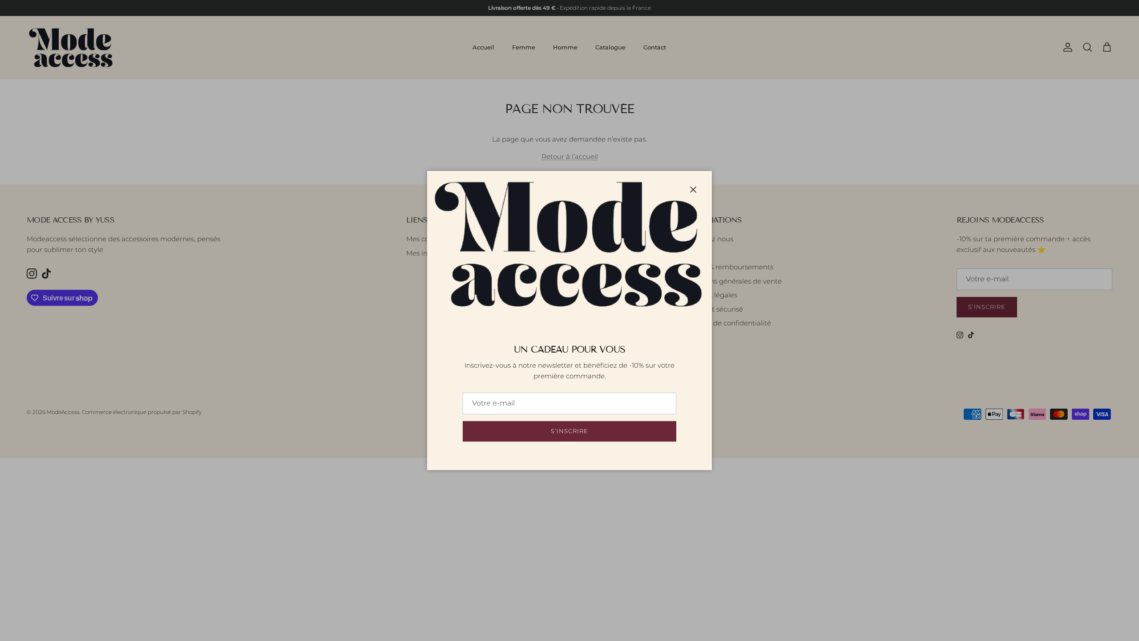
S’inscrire (569, 430)
